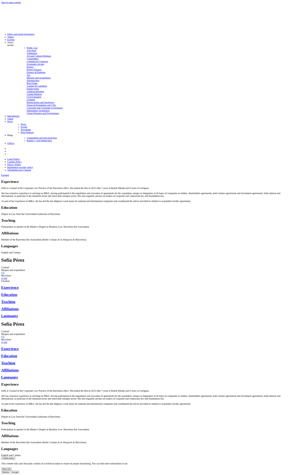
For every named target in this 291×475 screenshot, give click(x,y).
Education (9, 295)
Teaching (8, 302)
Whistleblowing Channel (19, 170)
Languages (9, 316)
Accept (15, 472)
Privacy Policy (14, 164)
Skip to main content (11, 2)
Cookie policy (8, 458)
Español (5, 175)
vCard (4, 278)
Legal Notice (13, 159)
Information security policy (20, 167)
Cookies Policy (14, 162)
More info (6, 469)
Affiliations (10, 309)
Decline (5, 472)
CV (3, 273)
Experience (10, 287)
